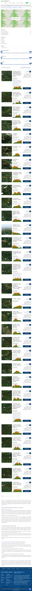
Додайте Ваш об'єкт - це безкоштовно (20, 582)
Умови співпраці (2, 575)
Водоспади (18, 5)
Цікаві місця (29, 5)
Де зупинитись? (15, 7)
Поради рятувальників (8, 580)
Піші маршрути (9, 5)
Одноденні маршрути (5, 32)
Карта (23, 568)
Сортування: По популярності (26, 67)
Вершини (13, 5)
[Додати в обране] (11, 72)
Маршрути (20, 7)
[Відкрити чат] (30, 589)
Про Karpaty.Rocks (3, 577)
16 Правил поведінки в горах (9, 575)
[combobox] (16, 47)
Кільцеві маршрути (5, 33)
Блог (25, 568)
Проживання (3, 5)
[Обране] (25, 3)
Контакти (2, 582)
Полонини (22, 5)
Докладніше (27, 88)
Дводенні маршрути (5, 34)
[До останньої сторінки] (19, 496)
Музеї (25, 5)
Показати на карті (16, 18)
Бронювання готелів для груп (9, 583)
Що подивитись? (9, 7)
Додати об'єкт (2, 580)
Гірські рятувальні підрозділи (9, 577)
